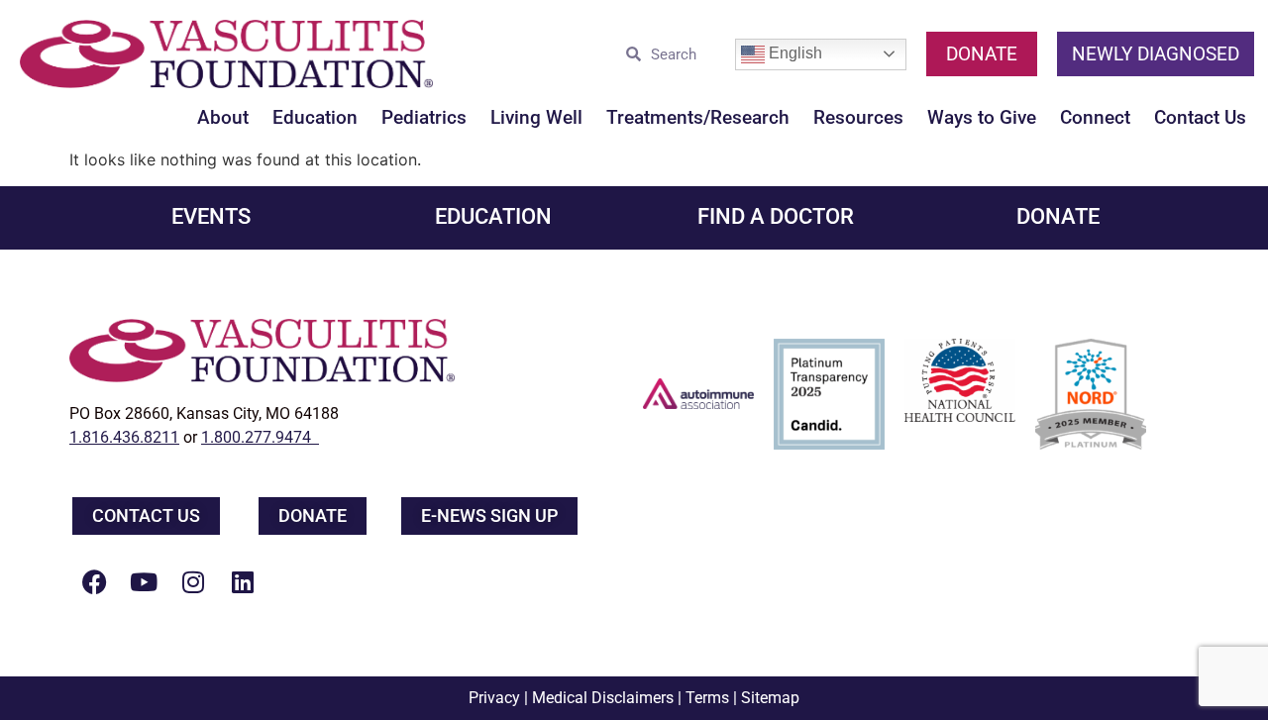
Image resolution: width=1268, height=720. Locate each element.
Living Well (536, 117)
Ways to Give (981, 117)
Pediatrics (424, 117)
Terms (707, 697)
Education (315, 117)
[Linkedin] (242, 582)
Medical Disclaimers (603, 697)
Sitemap (770, 697)
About (223, 117)
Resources (858, 117)
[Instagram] (193, 582)
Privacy (494, 697)
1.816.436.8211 (124, 437)
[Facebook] (94, 582)
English (793, 53)
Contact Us (1200, 117)
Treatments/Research (698, 117)
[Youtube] (143, 582)
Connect (1095, 117)
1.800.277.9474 (260, 437)
